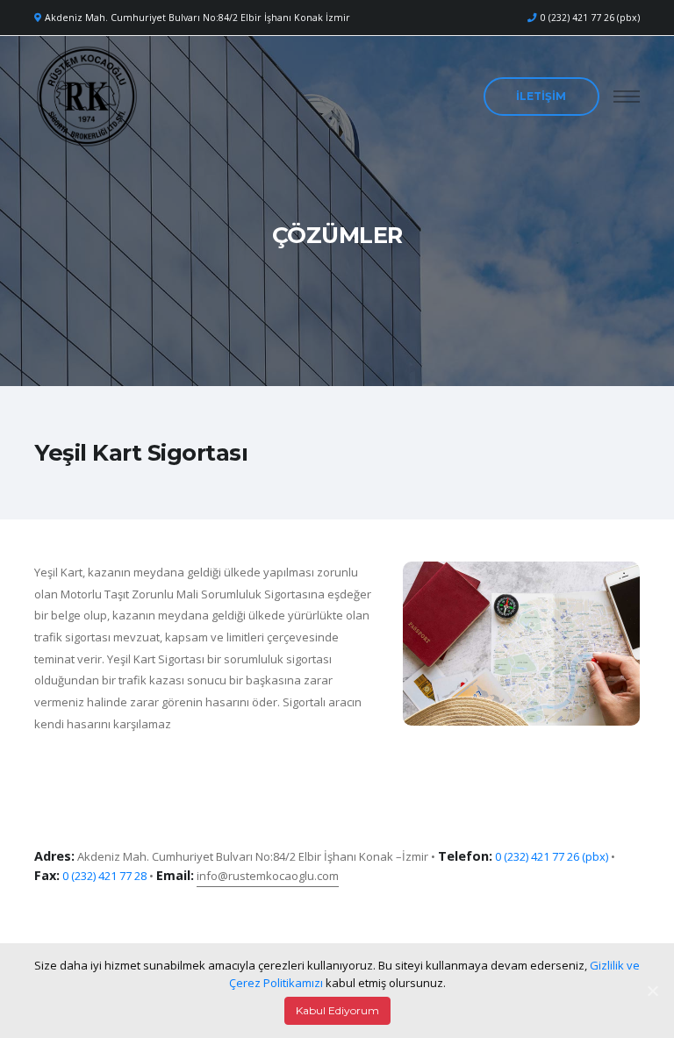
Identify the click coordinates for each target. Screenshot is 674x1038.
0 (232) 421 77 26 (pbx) (590, 17)
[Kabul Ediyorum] (652, 990)
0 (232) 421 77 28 (104, 876)
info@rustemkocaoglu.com (268, 876)
